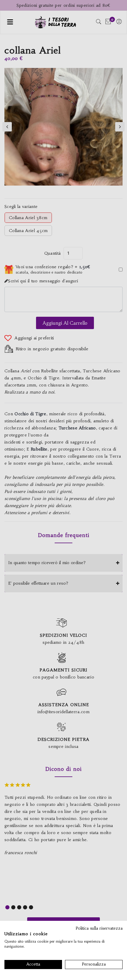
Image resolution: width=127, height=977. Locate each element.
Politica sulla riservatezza (99, 928)
